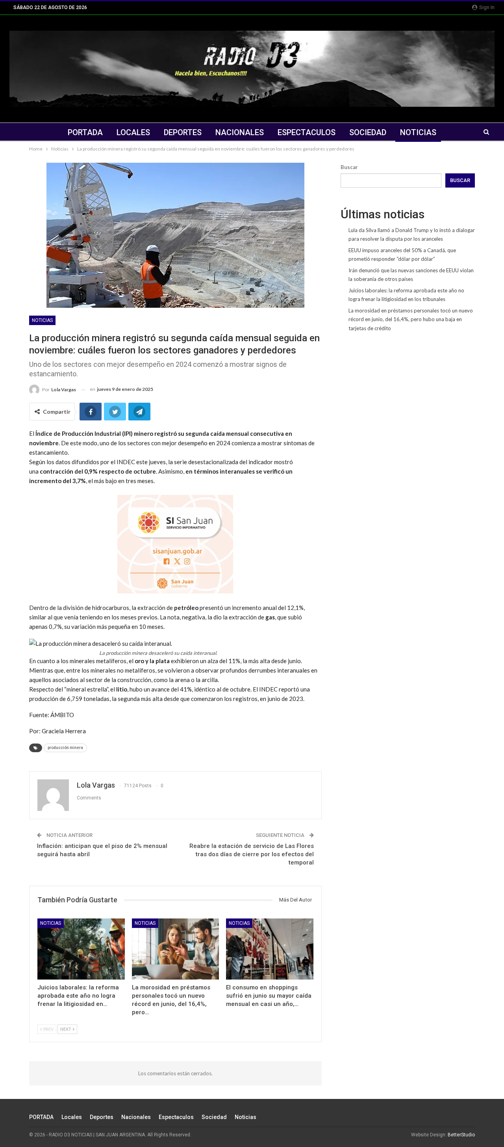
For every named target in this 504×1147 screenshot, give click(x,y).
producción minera (65, 747)
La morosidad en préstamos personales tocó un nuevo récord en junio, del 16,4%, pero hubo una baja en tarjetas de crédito (410, 319)
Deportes (183, 132)
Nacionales (239, 132)
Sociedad (367, 132)
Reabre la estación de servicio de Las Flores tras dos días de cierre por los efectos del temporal (251, 854)
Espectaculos (306, 132)
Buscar (349, 167)
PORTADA (85, 132)
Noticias (418, 132)
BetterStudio (461, 1135)
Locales (133, 132)
